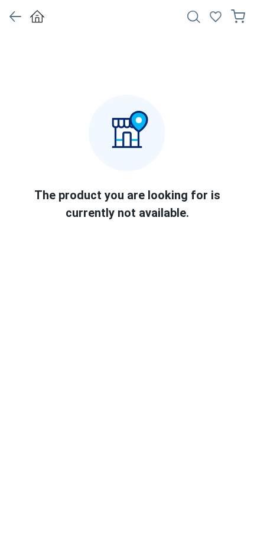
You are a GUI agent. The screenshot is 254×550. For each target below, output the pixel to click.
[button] (15, 16)
